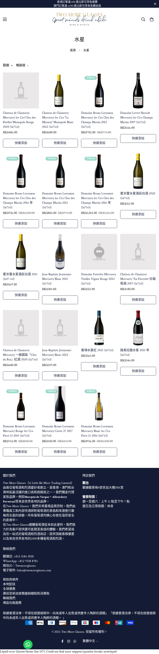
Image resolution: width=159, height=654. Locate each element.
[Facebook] (62, 641)
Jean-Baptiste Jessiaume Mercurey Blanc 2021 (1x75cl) (56, 279)
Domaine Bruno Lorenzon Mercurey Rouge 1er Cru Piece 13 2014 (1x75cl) (19, 431)
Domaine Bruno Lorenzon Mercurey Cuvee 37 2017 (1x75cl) (58, 431)
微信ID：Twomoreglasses (19, 566)
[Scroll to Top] (151, 632)
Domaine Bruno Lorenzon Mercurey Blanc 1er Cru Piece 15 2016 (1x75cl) (97, 431)
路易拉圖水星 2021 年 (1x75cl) (134, 352)
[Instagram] (69, 641)
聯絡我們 (9, 598)
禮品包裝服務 (12, 603)
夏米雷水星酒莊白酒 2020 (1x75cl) (137, 196)
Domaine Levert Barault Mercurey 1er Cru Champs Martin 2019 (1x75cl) (136, 117)
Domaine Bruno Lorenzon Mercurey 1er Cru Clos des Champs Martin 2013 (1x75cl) (97, 120)
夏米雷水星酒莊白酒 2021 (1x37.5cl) (20, 276)
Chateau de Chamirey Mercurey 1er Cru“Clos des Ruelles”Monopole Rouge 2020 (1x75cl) (19, 120)
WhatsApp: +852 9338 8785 (20, 561)
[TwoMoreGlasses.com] (79, 19)
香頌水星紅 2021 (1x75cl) (97, 350)
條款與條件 (10, 580)
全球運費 (9, 589)
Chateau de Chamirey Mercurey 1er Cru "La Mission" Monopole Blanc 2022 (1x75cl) (57, 120)
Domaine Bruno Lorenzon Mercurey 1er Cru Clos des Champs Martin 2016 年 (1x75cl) (19, 200)
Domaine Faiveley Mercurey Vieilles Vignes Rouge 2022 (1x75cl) (98, 279)
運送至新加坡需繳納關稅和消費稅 (26, 594)
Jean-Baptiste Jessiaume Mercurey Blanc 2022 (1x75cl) (56, 355)
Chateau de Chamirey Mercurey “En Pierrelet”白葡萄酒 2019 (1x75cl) (138, 279)
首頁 (73, 50)
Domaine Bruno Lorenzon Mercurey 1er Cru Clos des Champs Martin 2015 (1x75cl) (58, 200)
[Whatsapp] (75, 641)
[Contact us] (28, 644)
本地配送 (9, 584)
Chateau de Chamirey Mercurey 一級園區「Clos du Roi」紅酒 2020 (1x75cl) (20, 355)
